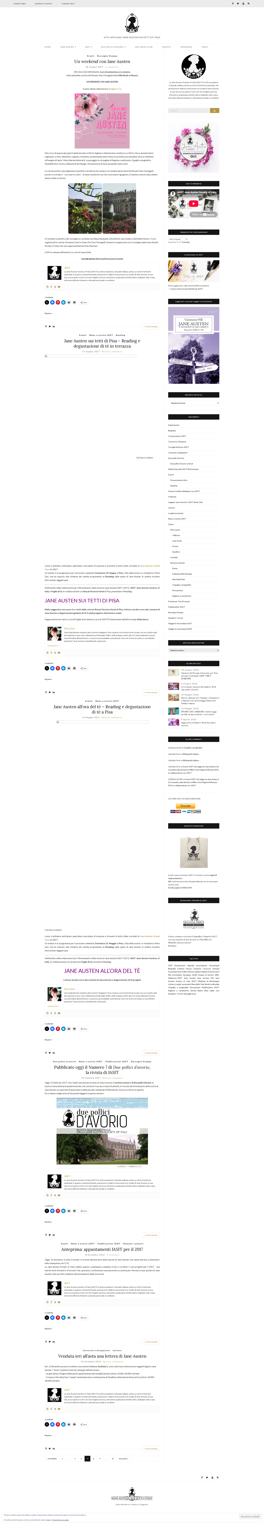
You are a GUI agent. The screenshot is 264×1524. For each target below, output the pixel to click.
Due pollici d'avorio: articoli (181, 463)
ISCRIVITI (166, 47)
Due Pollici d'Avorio (186, 971)
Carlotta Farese (184, 968)
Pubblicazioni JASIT (116, 1061)
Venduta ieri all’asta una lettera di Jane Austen (102, 1356)
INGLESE (172, 942)
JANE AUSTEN (67, 47)
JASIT (87, 47)
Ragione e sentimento (181, 596)
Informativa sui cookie (61, 1520)
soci (217, 990)
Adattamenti (173, 425)
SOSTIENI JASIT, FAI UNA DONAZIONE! (184, 799)
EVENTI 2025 (20, 4)
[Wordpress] (47, 287)
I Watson (176, 535)
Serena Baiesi (196, 990)
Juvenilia (174, 557)
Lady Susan (177, 541)
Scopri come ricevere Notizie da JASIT (186, 289)
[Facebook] (51, 287)
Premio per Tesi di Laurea (179, 601)
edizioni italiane (201, 971)
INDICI (205, 47)
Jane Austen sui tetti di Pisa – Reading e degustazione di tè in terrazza (102, 343)
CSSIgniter (143, 1504)
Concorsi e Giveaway (177, 441)
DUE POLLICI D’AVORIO (112, 47)
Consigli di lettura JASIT (178, 447)
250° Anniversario (176, 965)
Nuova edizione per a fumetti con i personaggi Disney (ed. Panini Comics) (200, 701)
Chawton (197, 968)
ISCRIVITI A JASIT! (43, 4)
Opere (171, 524)
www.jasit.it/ (53, 645)
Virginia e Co (114, 88)
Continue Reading (151, 326)
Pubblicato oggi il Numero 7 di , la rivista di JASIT (102, 1070)
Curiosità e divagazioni (96, 1350)
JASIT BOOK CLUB (144, 47)
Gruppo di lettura (206, 975)
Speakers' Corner (175, 618)
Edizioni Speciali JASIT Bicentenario (183, 469)
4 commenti (113, 1255)
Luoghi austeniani (175, 513)
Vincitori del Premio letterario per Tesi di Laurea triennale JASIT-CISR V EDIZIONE (199, 676)
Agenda (190, 965)
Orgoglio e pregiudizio (181, 585)
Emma (174, 568)
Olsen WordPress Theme (126, 1504)
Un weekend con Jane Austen (102, 61)
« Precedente (52, 1459)
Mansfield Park (178, 579)
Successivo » (123, 1459)
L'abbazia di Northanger (182, 574)
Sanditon (176, 552)
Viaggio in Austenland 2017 (180, 623)
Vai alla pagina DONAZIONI (180, 887)
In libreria (172, 497)
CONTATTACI (68, 4)
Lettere (117, 1350)
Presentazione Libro (178, 480)
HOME (48, 47)
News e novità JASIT (101, 335)
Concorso (207, 968)
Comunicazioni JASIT (177, 436)
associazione (201, 965)
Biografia (172, 430)
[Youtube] (59, 287)
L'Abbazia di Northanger (208, 981)
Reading (120, 335)
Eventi (90, 56)
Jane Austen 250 (205, 978)
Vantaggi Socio (189, 994)
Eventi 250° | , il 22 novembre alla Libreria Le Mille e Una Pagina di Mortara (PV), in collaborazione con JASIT (193, 769)
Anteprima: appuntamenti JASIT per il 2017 (102, 1249)
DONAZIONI (186, 47)
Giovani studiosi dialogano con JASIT (184, 491)
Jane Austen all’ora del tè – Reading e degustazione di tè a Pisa (102, 709)
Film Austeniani (175, 975)
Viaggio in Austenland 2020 (180, 629)
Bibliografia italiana (191, 754)
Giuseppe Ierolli (190, 975)
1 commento (112, 67)
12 (113, 1459)
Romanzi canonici (133, 1243)
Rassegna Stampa (107, 56)
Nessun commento (112, 351)
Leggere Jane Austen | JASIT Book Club (185, 502)
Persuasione (177, 590)
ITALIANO (203, 939)
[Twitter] (55, 287)
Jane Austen (190, 978)
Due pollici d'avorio (64, 1061)
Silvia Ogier (209, 990)
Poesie (175, 546)
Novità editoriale (212, 984)
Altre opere (175, 530)
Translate (186, 242)
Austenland (214, 965)
